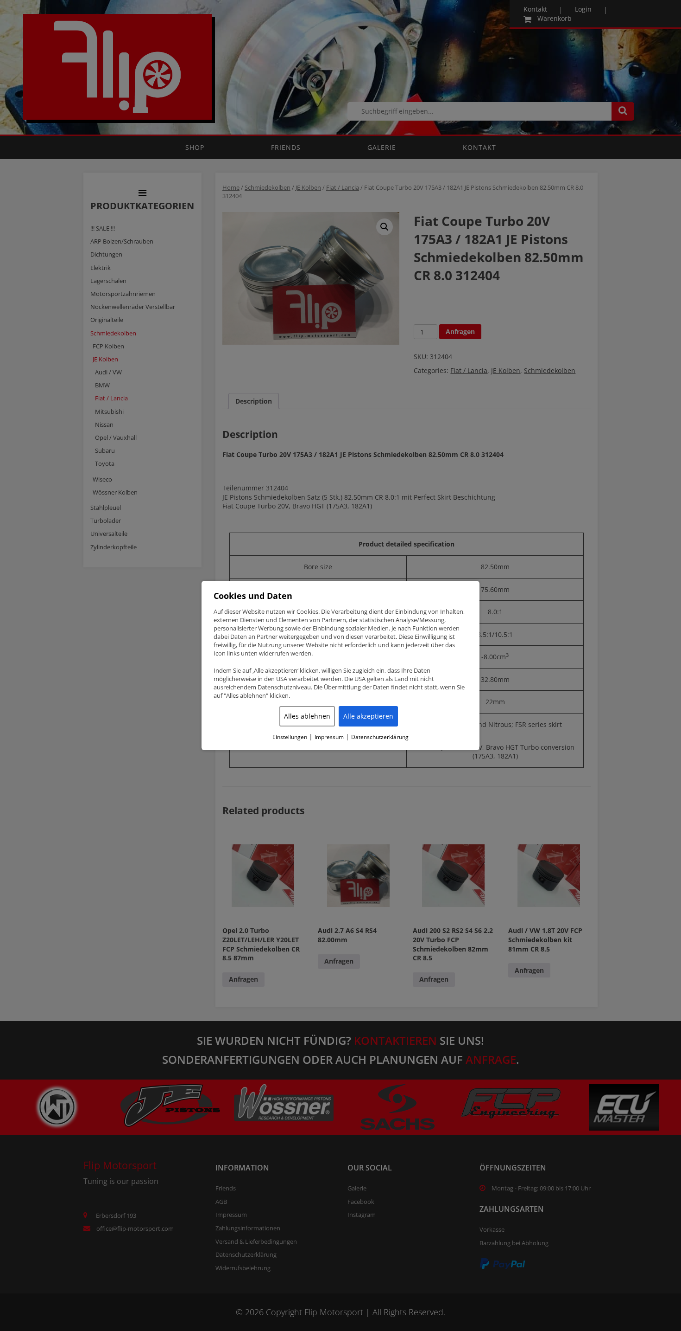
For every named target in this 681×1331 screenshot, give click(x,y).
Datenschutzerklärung (380, 737)
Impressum (329, 737)
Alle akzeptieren (368, 716)
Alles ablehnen (307, 716)
